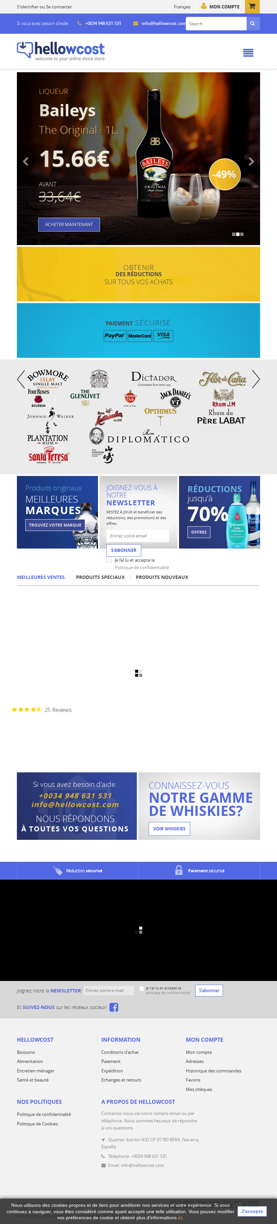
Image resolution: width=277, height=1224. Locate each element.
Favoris (193, 1080)
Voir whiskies (169, 829)
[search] (252, 23)
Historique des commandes (213, 1071)
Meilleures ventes (41, 577)
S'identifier (28, 7)
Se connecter (59, 7)
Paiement (111, 1061)
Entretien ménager (35, 1071)
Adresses (195, 1061)
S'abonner (123, 550)
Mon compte (224, 7)
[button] (35, 158)
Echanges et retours (121, 1080)
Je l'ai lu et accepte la (168, 990)
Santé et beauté (33, 1080)
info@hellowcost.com (164, 23)
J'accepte (252, 1211)
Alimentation (30, 1061)
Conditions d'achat (120, 1052)
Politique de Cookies (37, 1124)
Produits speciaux (100, 577)
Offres (199, 532)
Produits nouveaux (162, 577)
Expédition (112, 1071)
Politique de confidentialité (142, 567)
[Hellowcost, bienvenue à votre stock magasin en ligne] (61, 51)
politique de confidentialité (168, 993)
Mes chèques (199, 1089)
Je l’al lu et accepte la (142, 563)
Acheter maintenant (69, 224)
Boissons (26, 1052)
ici (180, 1217)
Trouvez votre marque (55, 525)
